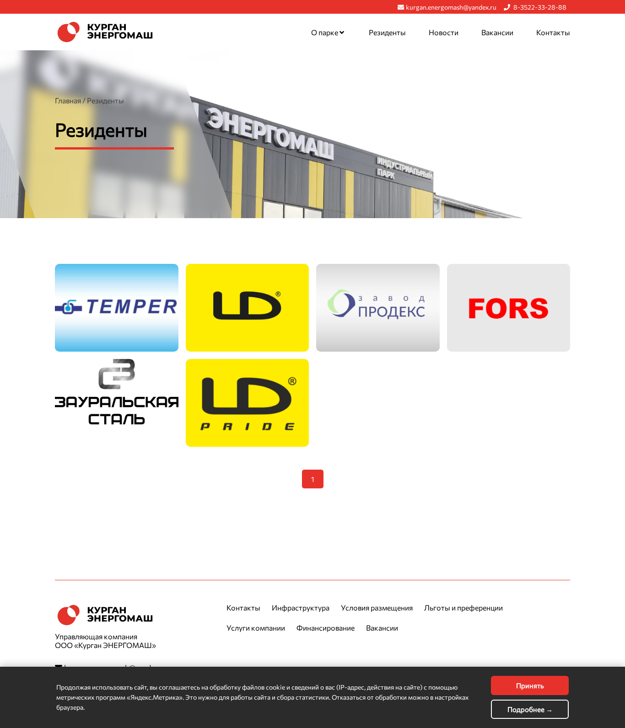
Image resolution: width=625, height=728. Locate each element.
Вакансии (497, 32)
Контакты (553, 32)
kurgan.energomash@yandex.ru (451, 7)
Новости (443, 32)
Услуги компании (255, 627)
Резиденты (387, 32)
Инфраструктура (300, 607)
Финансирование (325, 627)
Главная (68, 100)
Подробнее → (530, 709)
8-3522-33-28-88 (539, 7)
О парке (325, 32)
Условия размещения (377, 607)
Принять (530, 685)
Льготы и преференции (463, 607)
